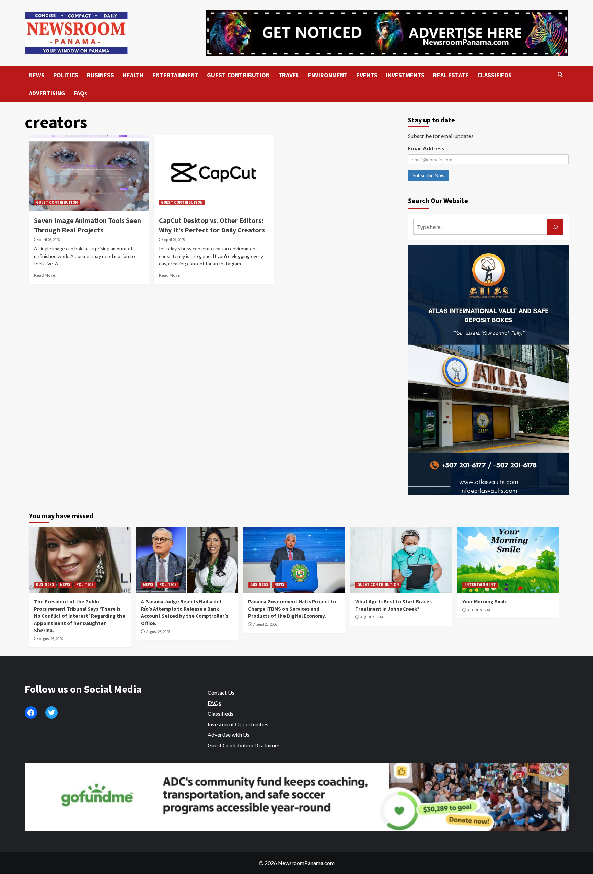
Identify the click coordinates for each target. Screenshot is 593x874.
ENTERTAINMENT (175, 75)
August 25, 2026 (51, 638)
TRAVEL (288, 75)
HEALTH (133, 75)
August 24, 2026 (479, 610)
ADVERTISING (47, 93)
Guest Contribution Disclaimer (244, 745)
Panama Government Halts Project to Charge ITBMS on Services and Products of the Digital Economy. (292, 608)
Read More (44, 275)
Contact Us (221, 692)
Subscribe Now (428, 175)
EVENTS (366, 75)
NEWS (37, 75)
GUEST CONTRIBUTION (238, 75)
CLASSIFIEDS (494, 75)
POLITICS (65, 75)
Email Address (426, 148)
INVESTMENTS (405, 75)
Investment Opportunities (238, 724)
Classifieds (220, 713)
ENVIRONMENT (328, 75)
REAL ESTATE (451, 75)
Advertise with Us (228, 734)
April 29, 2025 (174, 239)
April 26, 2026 (49, 239)
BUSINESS (100, 75)
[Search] (560, 75)
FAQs (80, 93)
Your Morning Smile (485, 601)
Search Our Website (438, 200)
